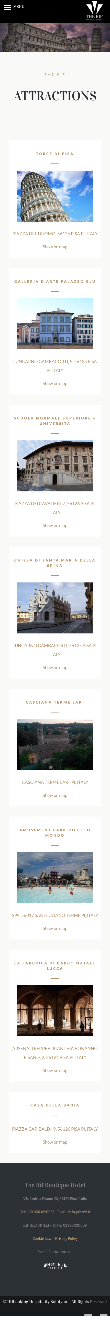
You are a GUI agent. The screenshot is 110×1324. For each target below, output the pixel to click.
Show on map (55, 246)
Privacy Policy (66, 1238)
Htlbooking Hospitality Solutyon (37, 1301)
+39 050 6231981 (40, 1212)
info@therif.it (79, 1212)
